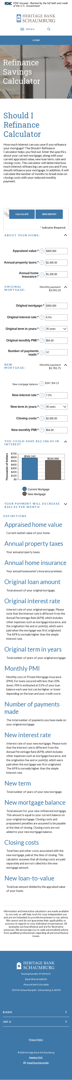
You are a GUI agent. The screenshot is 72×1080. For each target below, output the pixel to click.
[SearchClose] (49, 29)
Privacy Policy (36, 1039)
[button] (36, 235)
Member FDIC (36, 1057)
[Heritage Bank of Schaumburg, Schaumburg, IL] (36, 18)
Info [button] (7, 1021)
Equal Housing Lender (38, 1062)
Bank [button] (8, 1012)
